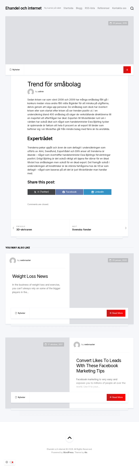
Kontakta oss (119, 8)
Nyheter (16, 69)
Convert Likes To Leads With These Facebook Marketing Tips (98, 366)
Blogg (79, 8)
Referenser (104, 8)
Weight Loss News (30, 276)
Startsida (68, 8)
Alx (85, 452)
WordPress (68, 452)
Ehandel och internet (23, 8)
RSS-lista (90, 8)
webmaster (25, 260)
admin (41, 91)
